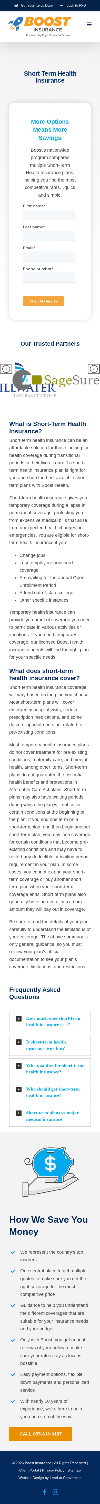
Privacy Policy (53, 1470)
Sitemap (74, 1470)
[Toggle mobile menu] (89, 24)
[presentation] (6, 369)
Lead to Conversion (66, 1478)
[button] (50, 1021)
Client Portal (29, 1470)
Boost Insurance (38, 1463)
